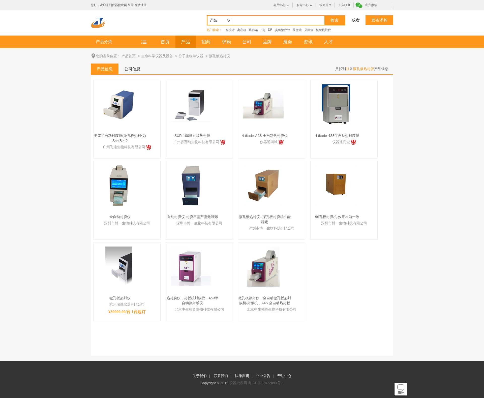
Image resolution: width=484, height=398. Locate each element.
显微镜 (297, 30)
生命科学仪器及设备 (157, 56)
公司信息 (132, 69)
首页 (165, 41)
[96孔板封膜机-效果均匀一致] (336, 185)
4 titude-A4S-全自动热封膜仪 (265, 136)
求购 (226, 41)
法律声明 (242, 376)
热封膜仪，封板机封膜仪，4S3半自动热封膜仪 (192, 300)
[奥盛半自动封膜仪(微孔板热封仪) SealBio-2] (119, 104)
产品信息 (105, 69)
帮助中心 (284, 376)
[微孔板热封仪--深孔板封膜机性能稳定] (263, 185)
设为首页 (325, 5)
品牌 (267, 41)
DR (270, 30)
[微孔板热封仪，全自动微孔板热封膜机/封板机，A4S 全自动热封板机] (263, 266)
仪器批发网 (238, 383)
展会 (287, 41)
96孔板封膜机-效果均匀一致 (337, 217)
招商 (205, 41)
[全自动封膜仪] (118, 185)
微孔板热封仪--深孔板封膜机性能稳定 (265, 219)
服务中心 (302, 5)
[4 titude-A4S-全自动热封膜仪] (263, 104)
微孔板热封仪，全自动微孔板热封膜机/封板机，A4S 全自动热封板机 (264, 300)
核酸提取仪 (323, 30)
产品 (185, 41)
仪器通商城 (269, 142)
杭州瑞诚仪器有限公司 (127, 304)
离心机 (241, 30)
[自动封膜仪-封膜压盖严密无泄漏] (191, 185)
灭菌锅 (308, 30)
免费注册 (141, 5)
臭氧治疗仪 (282, 30)
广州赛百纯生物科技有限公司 (196, 142)
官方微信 (371, 5)
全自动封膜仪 (120, 217)
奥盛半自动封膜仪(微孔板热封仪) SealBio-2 (120, 138)
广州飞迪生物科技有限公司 (124, 147)
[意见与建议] (401, 394)
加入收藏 (344, 5)
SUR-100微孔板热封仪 (192, 136)
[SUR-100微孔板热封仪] (191, 104)
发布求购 (379, 20)
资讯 (308, 41)
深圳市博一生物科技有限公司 (127, 223)
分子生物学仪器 (190, 56)
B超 (262, 30)
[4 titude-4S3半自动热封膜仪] (336, 104)
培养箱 (253, 30)
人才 (328, 41)
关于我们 (200, 376)
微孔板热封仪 (219, 56)
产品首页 (129, 56)
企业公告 (263, 376)
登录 (131, 5)
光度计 (230, 30)
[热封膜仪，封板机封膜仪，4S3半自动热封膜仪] (191, 266)
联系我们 (221, 376)
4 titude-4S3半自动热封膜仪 (337, 136)
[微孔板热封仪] (118, 266)
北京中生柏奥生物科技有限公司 (199, 309)
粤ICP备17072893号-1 (266, 383)
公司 (246, 41)
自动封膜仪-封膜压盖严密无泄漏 (192, 217)
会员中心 (279, 5)
